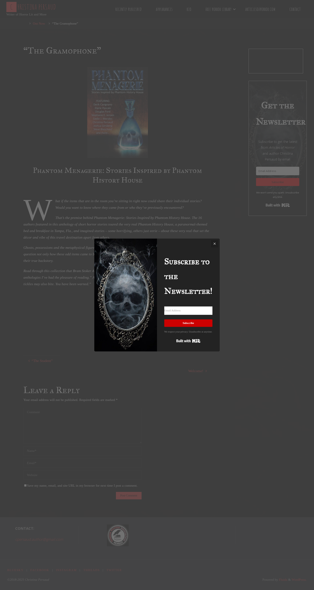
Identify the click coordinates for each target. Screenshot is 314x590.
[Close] (214, 243)
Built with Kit (188, 341)
